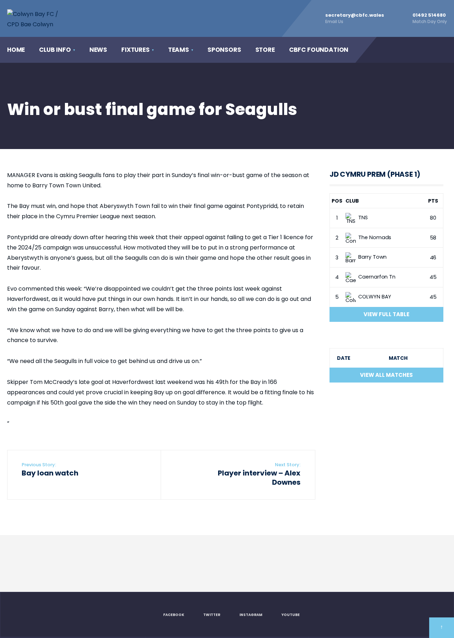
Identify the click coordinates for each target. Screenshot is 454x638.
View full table (386, 314)
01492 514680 (430, 18)
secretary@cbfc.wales (354, 18)
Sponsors (224, 49)
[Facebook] (382, 49)
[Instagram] (411, 49)
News (98, 49)
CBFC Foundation (318, 49)
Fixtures (135, 49)
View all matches (386, 375)
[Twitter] (396, 49)
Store (265, 49)
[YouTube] (425, 49)
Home (16, 49)
